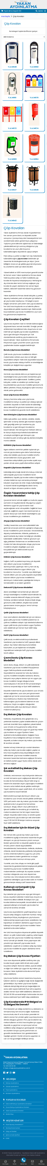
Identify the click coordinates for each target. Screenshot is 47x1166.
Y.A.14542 (12, 220)
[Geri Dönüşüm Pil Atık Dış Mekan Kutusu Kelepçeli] (34, 114)
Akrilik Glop (9, 1114)
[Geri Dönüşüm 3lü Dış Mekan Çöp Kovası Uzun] (34, 83)
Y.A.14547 (12, 190)
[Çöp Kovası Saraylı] (12, 206)
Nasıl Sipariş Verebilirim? (14, 1125)
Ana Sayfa (5, 16)
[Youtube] (14, 1072)
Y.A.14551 (12, 97)
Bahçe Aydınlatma (12, 1083)
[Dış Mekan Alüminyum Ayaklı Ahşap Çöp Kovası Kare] (34, 175)
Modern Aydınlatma (12, 1093)
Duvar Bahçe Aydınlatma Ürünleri (17, 1107)
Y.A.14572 (12, 128)
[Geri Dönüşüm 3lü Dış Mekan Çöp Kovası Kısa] (12, 114)
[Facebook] (4, 1072)
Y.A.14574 (34, 128)
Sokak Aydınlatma (12, 1086)
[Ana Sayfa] (23, 7)
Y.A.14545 (34, 190)
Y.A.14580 (12, 159)
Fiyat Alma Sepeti (12, 11)
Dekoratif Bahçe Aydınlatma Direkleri (18, 1104)
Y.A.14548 (12, 67)
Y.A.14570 (34, 97)
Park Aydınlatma (11, 1090)
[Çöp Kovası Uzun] (34, 52)
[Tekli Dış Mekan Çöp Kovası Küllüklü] (34, 144)
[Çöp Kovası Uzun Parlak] (12, 83)
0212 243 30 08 (10, 1066)
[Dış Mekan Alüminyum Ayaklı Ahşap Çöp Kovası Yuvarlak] (12, 175)
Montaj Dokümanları (12, 1128)
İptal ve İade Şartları (12, 1135)
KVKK (7, 1138)
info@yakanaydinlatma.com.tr (19, 1068)
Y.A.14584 (34, 159)
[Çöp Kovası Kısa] (12, 52)
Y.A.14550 (34, 67)
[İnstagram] (11, 1072)
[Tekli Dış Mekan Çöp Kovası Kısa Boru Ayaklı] (12, 144)
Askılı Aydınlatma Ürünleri (14, 1111)
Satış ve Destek (11, 1131)
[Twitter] (7, 1072)
